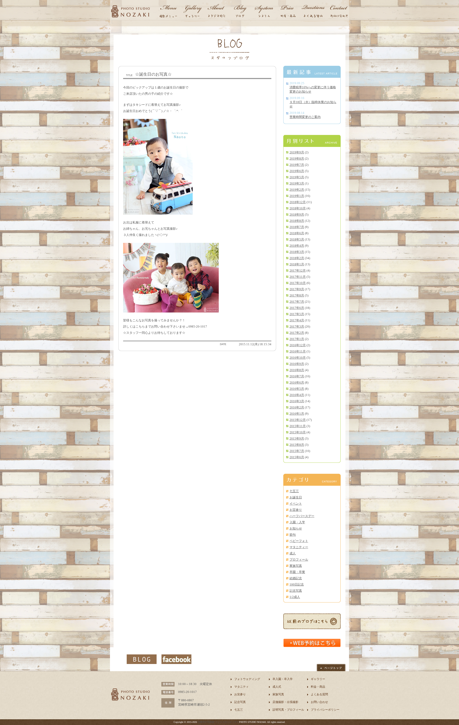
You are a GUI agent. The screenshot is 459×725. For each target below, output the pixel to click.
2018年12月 (298, 202)
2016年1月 (297, 413)
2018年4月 (297, 245)
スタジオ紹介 (216, 12)
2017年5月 (297, 314)
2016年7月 (297, 376)
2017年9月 (297, 289)
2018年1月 (297, 264)
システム (264, 12)
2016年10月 (298, 357)
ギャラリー (192, 12)
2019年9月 (297, 152)
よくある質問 (319, 694)
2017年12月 (298, 270)
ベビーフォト (299, 541)
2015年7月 (297, 451)
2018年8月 (297, 221)
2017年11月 (298, 277)
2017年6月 (297, 308)
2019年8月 (297, 158)
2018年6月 (297, 233)
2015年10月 (298, 432)
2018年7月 (297, 227)
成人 (293, 553)
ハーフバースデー (302, 516)
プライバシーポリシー (325, 709)
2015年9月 (297, 438)
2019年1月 (297, 196)
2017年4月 (297, 320)
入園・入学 (297, 522)
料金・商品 (288, 12)
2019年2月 (297, 189)
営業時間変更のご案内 (305, 117)
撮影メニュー (168, 12)
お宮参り (296, 510)
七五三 (294, 491)
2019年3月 (297, 183)
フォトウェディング (247, 679)
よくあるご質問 (313, 12)
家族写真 (296, 566)
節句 (293, 534)
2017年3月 (297, 326)
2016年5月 (297, 388)
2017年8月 (297, 295)
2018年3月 (297, 252)
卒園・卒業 (297, 572)
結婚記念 (296, 578)
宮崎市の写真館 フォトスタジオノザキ (218, 722)
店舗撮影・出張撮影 (285, 702)
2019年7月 (297, 165)
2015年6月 (297, 457)
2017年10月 (298, 283)
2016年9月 (297, 364)
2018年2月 (297, 258)
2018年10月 (298, 208)
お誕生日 (296, 497)
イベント (296, 503)
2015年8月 (297, 444)
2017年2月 (297, 333)
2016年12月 (298, 345)
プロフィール (299, 559)
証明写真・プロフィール (288, 709)
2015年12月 (298, 420)
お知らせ (296, 528)
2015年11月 (298, 426)
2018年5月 (297, 239)
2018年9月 (297, 214)
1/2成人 (295, 597)
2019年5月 (297, 177)
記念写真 (296, 590)
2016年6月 (297, 382)
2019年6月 (297, 171)
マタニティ (241, 686)
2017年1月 (297, 339)
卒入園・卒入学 (283, 679)
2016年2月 (297, 407)
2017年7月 (297, 301)
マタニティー (299, 547)
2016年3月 (297, 401)
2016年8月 (297, 370)
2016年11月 (298, 351)
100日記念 (297, 584)
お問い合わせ (338, 12)
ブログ (240, 12)
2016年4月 (297, 395)
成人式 (277, 686)
